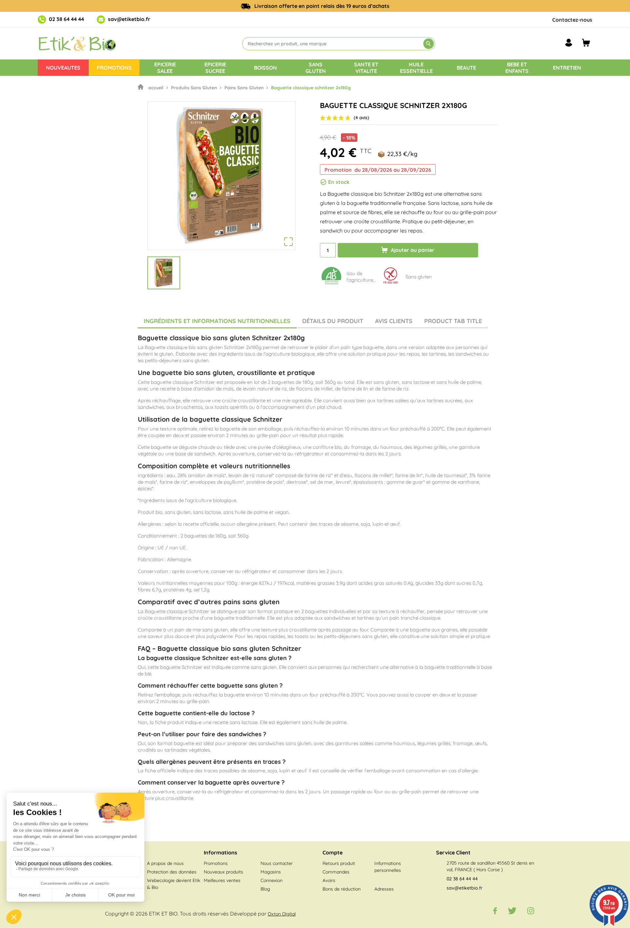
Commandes (336, 872)
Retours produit (339, 863)
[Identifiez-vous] (568, 43)
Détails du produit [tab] (332, 321)
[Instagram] (530, 910)
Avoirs (329, 880)
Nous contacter (277, 863)
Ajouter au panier (411, 250)
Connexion (272, 880)
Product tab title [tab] (453, 321)
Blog (265, 889)
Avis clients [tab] (393, 321)
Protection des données (172, 872)
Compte (333, 852)
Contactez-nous (572, 19)
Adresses (384, 889)
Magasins (271, 872)
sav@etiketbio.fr (129, 19)
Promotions (216, 863)
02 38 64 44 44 (66, 19)
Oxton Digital (282, 914)
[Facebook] (495, 910)
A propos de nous (165, 863)
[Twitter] (512, 910)
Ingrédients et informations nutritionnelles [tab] (217, 321)
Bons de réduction (342, 889)
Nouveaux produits (223, 872)
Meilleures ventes (222, 880)
